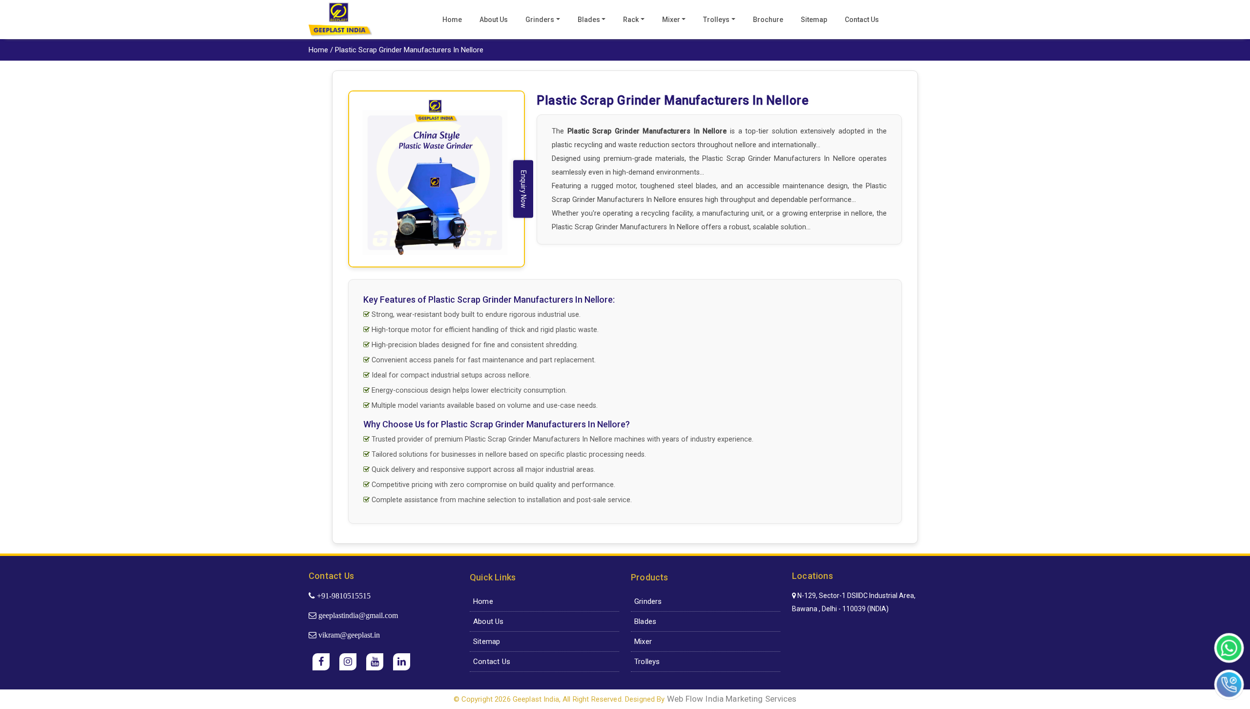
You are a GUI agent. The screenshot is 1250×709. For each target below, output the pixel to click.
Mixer (671, 19)
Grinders (539, 19)
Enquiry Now (523, 189)
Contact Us (862, 19)
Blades (589, 19)
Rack (631, 19)
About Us (493, 19)
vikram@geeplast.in (348, 635)
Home (452, 19)
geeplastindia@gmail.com (357, 615)
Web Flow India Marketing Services (732, 699)
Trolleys (716, 19)
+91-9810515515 (343, 595)
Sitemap (814, 19)
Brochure (768, 19)
